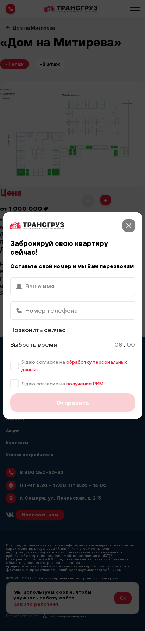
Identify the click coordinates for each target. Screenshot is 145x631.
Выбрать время (33, 344)
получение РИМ (84, 383)
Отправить (72, 402)
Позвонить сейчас (37, 329)
